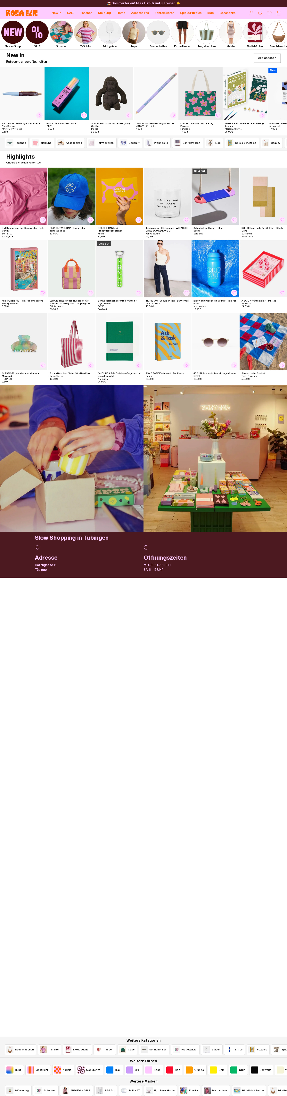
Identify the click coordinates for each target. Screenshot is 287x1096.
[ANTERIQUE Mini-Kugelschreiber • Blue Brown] (22, 93)
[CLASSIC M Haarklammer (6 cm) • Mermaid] (23, 341)
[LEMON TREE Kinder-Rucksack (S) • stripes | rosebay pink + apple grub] (71, 268)
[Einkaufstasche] (278, 13)
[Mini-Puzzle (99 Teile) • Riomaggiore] (23, 268)
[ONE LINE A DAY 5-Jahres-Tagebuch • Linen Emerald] (119, 341)
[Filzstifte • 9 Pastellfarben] (67, 93)
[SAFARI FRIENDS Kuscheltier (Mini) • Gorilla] (111, 93)
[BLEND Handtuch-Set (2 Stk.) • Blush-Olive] (263, 196)
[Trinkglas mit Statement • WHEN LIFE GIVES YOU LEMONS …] (167, 196)
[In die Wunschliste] (39, 115)
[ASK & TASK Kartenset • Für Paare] (167, 341)
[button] (86, 13)
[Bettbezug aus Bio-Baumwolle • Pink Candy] (23, 196)
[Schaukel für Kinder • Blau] (215, 196)
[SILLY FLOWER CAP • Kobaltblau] (71, 196)
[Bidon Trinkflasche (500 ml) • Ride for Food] (215, 268)
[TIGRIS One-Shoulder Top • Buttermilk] (167, 268)
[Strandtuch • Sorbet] (263, 341)
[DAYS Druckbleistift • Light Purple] (156, 93)
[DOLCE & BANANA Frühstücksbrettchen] (119, 196)
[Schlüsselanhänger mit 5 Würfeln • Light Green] (119, 268)
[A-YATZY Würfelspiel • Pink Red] (263, 268)
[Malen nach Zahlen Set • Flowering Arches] (245, 93)
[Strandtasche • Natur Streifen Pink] (71, 341)
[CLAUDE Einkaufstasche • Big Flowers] (200, 93)
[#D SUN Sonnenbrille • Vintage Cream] (215, 341)
